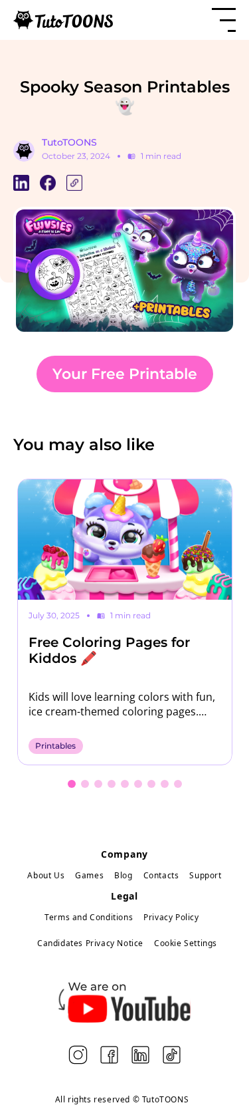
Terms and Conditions (88, 917)
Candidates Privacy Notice (90, 943)
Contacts (161, 875)
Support (205, 875)
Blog (123, 875)
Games (89, 875)
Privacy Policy (171, 917)
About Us (45, 875)
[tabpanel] (124, 622)
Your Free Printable (124, 374)
